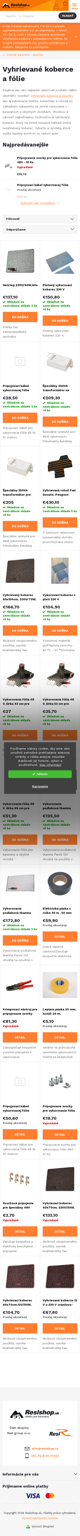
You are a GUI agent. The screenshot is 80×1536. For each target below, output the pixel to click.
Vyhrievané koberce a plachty (52, 95)
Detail (60, 936)
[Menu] (74, 5)
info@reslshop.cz (45, 1448)
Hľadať (67, 15)
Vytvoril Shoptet (43, 1526)
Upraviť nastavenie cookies (40, 1518)
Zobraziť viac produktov (38, 203)
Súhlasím (42, 774)
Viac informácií (50, 764)
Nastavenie (40, 786)
